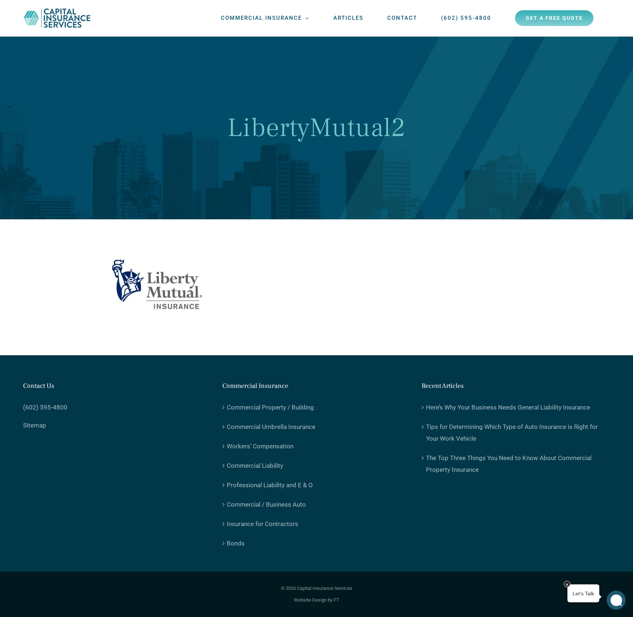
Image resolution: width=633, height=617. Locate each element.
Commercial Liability (255, 465)
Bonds (236, 543)
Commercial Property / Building (270, 407)
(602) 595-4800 (45, 407)
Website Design (310, 600)
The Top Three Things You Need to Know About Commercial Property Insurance (509, 463)
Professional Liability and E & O (270, 485)
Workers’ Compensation (260, 446)
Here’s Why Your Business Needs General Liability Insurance (508, 407)
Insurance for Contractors (262, 524)
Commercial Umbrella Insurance (271, 426)
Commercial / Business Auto (266, 504)
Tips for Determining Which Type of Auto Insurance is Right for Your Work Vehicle (512, 432)
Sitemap (34, 425)
